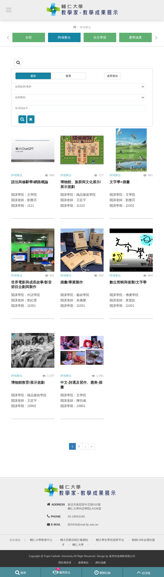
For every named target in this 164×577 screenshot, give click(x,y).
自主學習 (99, 37)
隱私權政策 (64, 562)
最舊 (68, 75)
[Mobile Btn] (8, 10)
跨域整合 (64, 37)
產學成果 (135, 37)
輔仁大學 (78, 544)
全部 (28, 37)
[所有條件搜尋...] (22, 119)
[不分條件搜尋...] (31, 119)
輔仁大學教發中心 (41, 539)
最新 (33, 75)
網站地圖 (100, 562)
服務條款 (83, 562)
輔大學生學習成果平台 (110, 539)
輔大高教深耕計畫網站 (74, 539)
